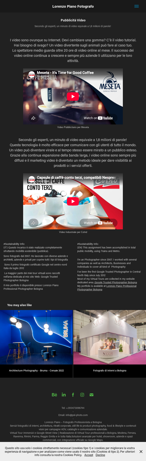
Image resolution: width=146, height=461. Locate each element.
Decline (100, 455)
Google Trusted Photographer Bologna (115, 282)
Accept (88, 455)
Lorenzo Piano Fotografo (73, 6)
